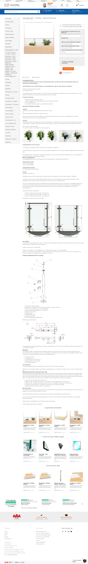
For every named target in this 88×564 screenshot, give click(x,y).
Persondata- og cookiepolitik (42, 536)
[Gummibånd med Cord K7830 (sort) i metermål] (60, 446)
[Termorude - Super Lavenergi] (45, 446)
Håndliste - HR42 (9, 68)
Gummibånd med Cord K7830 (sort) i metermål (60, 455)
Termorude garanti (40, 538)
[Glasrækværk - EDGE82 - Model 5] (76, 475)
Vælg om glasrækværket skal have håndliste (72, 50)
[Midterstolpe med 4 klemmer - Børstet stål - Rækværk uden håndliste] (60, 475)
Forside (27, 22)
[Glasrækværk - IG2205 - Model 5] (76, 417)
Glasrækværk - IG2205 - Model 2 (59, 426)
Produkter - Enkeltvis (11, 54)
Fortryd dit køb (7, 538)
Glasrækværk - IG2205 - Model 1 (28, 426)
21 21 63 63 (16, 551)
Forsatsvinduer (9, 117)
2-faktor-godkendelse (41, 542)
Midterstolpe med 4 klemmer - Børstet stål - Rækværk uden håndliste (60, 484)
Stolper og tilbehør (9, 64)
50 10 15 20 (17, 552)
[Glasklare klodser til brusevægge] (29, 446)
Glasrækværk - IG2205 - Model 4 (44, 426)
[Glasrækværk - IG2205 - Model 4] (45, 417)
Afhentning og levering (41, 531)
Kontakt (6, 533)
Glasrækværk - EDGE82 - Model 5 (75, 484)
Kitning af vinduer (9, 126)
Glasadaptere (8, 74)
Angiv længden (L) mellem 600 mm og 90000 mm (70, 32)
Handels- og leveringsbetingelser (43, 535)
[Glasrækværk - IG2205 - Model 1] (29, 417)
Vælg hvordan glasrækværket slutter (70, 46)
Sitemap (6, 536)
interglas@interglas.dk (12, 554)
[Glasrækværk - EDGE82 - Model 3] (45, 475)
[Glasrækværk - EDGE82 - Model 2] (29, 475)
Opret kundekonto (40, 543)
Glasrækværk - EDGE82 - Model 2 (29, 484)
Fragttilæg (8, 142)
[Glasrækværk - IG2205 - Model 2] (60, 417)
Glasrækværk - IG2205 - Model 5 (75, 426)
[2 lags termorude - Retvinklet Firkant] (76, 446)
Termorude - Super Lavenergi (43, 455)
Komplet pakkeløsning (11, 52)
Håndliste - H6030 (9, 69)
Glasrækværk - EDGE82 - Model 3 (44, 484)
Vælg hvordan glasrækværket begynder (71, 42)
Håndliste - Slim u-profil (10, 71)
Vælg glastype (64, 38)
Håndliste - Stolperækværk (11, 73)
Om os (5, 531)
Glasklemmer (8, 63)
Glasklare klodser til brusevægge (28, 455)
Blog (5, 535)
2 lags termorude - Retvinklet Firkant (74, 455)
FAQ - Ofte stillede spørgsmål (42, 533)
